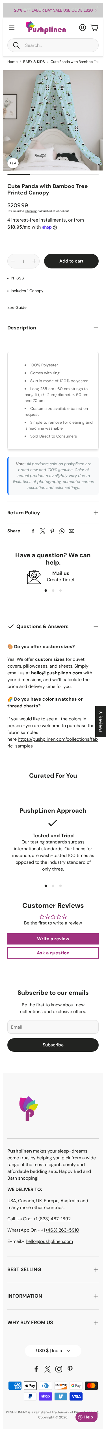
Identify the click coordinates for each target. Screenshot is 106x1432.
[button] (53, 45)
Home (12, 61)
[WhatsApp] (61, 531)
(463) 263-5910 (62, 1230)
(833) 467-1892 (54, 1219)
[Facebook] (33, 531)
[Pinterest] (52, 531)
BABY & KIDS (34, 61)
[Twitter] (42, 531)
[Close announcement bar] (97, 7)
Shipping (31, 211)
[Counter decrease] (13, 261)
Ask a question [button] (53, 953)
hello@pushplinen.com (49, 1241)
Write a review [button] (53, 939)
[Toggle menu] (11, 27)
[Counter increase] (34, 261)
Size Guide (17, 307)
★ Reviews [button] (101, 721)
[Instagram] (58, 1369)
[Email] (71, 531)
